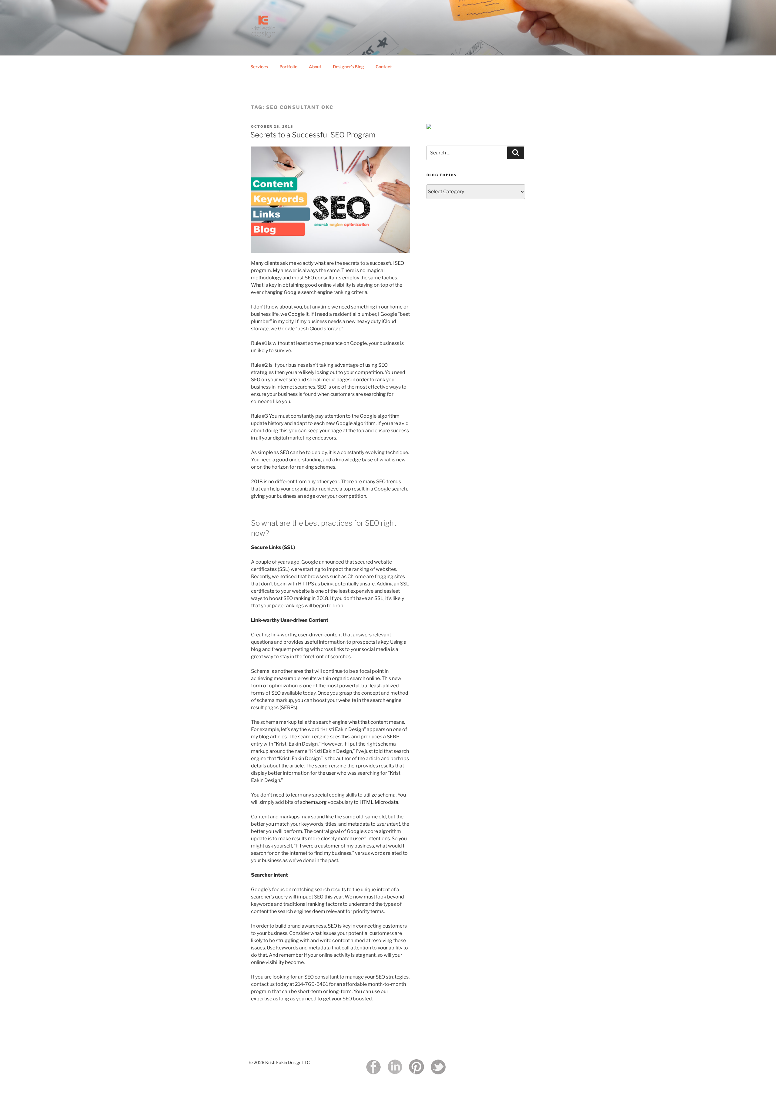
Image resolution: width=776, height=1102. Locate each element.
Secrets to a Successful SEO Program (313, 134)
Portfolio (288, 66)
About (315, 66)
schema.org (313, 802)
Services (259, 66)
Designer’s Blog (348, 66)
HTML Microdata (379, 802)
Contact (384, 66)
